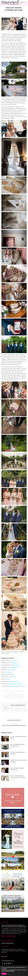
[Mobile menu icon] (26, 2)
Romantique (14, 662)
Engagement (7, 696)
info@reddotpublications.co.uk (7, 960)
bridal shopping (17, 694)
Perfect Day (16, 665)
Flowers (11, 696)
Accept (4, 973)
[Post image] (5, 738)
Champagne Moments (14, 681)
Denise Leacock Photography (15, 683)
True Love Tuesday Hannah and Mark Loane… (17, 753)
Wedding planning (20, 697)
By (19, 691)
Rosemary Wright (11, 669)
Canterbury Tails (12, 676)
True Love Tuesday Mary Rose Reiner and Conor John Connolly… (17, 776)
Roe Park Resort (13, 660)
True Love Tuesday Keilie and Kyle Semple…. (18, 737)
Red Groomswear (14, 667)
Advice (12, 694)
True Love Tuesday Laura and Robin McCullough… (18, 760)
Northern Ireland (16, 696)
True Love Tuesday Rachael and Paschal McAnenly (17, 745)
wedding (14, 697)
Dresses (22, 694)
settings (12, 971)
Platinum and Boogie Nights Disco (17, 686)
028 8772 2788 (4, 956)
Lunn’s (8, 679)
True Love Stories (10, 691)
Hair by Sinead (8, 672)
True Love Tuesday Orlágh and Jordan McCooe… (17, 768)
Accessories (8, 694)
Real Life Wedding (8, 697)
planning (22, 696)
